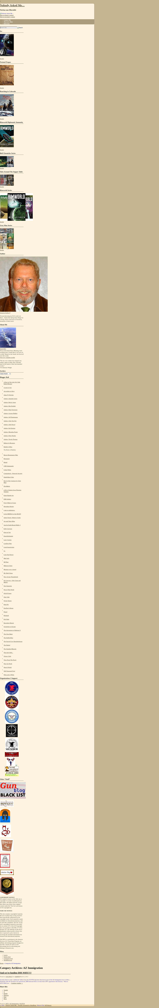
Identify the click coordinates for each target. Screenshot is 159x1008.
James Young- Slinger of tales (12, 517)
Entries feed (7, 957)
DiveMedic (7, 486)
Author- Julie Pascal (9, 424)
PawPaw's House (8, 608)
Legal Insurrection (9, 547)
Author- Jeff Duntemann (11, 417)
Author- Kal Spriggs (9, 428)
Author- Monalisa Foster (11, 432)
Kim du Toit (7, 532)
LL (4, 551)
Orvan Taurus (8, 601)
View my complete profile (7, 357)
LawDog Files (8, 543)
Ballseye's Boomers (9, 443)
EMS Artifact (7, 499)
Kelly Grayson (8, 529)
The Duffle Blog (8, 638)
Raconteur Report (9, 623)
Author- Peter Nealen (10, 435)
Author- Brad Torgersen (10, 410)
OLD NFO (3, 349)
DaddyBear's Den (9, 477)
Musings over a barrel (10, 569)
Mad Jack (6, 558)
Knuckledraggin (8, 536)
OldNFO (17, 976)
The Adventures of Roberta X (12, 630)
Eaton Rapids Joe (9, 495)
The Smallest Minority (10, 649)
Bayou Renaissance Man (11, 455)
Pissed (5, 612)
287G (7, 1003)
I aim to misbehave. (9, 510)
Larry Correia (7, 540)
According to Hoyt (9, 391)
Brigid (5, 462)
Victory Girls (7, 656)
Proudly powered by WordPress (27, 1005)
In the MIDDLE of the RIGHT (12, 514)
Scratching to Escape (10, 626)
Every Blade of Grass (10, 503)
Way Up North (8, 663)
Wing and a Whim (9, 675)
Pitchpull (6, 615)
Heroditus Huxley (9, 506)
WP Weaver (48, 1005)
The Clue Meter (8, 634)
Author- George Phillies (10, 413)
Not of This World (9, 589)
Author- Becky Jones (10, 402)
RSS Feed (6, 23)
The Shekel (7, 645)
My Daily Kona (8, 573)
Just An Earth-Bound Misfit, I (12, 525)
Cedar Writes (7, 470)
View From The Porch (10, 660)
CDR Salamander (9, 466)
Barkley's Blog (8, 447)
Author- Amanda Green (10, 398)
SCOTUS (22, 1003)
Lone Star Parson (8, 554)
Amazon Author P (5, 313)
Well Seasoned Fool (9, 671)
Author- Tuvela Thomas (10, 439)
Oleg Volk (6, 597)
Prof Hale (6, 619)
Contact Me (7, 20)
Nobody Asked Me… (12, 5)
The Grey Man (8, 22)
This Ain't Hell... (8, 652)
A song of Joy (8, 387)
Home (1, 963)
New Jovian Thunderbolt (11, 577)
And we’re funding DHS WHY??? (15, 973)
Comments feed (8, 958)
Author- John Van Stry (10, 421)
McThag (6, 562)
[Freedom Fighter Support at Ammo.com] (16, 765)
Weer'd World (8, 667)
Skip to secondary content (7, 17)
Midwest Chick (8, 565)
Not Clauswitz (8, 586)
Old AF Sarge (7, 593)
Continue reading (17, 983)
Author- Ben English (10, 406)
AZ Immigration (14, 1003)
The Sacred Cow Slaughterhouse (13, 641)
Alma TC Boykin (9, 395)
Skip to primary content (7, 15)
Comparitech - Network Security (13, 473)
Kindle (2, 58)
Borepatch (7, 458)
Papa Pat (6, 604)
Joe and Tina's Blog (9, 521)
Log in (5, 955)
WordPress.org (8, 960)
